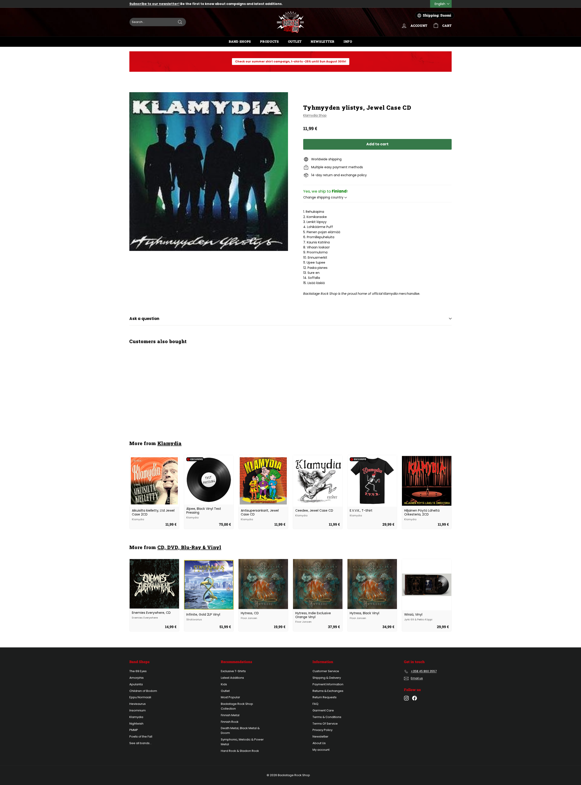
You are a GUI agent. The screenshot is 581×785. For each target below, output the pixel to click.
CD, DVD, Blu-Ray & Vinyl (189, 547)
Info (348, 41)
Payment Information (328, 684)
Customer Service (326, 671)
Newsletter (323, 41)
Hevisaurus (137, 704)
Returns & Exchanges (328, 691)
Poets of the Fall (140, 736)
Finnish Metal (230, 715)
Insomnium (137, 710)
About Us (319, 743)
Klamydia (170, 443)
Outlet (295, 41)
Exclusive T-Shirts (233, 671)
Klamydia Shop (315, 115)
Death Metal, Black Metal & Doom (240, 730)
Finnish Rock (230, 722)
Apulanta (136, 684)
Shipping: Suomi (437, 15)
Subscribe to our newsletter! (154, 4)
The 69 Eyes (138, 671)
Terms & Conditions (327, 717)
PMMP (133, 730)
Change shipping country (323, 197)
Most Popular (230, 697)
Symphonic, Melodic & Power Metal (242, 741)
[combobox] (157, 22)
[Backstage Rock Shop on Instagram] (406, 698)
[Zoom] (208, 171)
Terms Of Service (325, 723)
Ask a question (144, 318)
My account (321, 750)
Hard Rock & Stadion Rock (240, 751)
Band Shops (240, 41)
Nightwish (136, 723)
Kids (224, 684)
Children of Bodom (143, 691)
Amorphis (136, 678)
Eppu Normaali (140, 697)
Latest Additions (232, 678)
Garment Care (323, 710)
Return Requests (325, 697)
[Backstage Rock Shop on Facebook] (414, 698)
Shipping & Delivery (327, 678)
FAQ (315, 704)
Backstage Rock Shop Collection (237, 706)
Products (269, 41)
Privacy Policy (322, 730)
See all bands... (140, 743)
